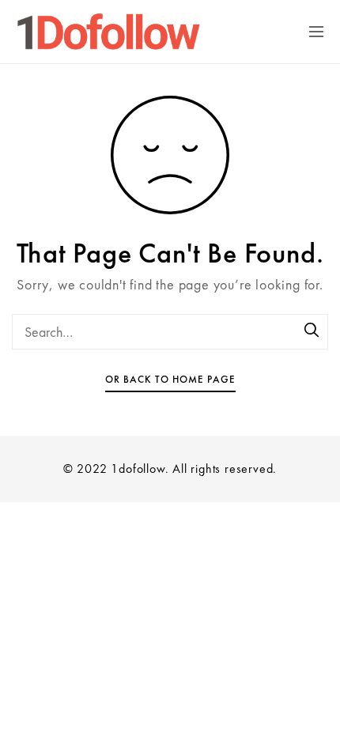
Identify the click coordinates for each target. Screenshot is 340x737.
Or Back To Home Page (170, 379)
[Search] (312, 331)
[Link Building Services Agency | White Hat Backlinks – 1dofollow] (113, 31)
